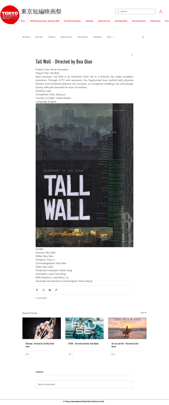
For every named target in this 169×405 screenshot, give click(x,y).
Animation (97, 37)
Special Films (66, 37)
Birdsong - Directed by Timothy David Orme (40, 345)
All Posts (26, 37)
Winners (51, 37)
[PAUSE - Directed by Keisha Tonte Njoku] (84, 328)
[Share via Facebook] (37, 290)
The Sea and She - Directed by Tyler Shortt (125, 345)
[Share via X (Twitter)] (43, 290)
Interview (39, 37)
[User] (160, 11)
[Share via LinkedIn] (50, 290)
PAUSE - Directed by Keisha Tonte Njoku (83, 343)
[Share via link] (56, 290)
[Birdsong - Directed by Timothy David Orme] (41, 328)
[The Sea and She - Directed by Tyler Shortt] (127, 328)
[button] (143, 37)
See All (143, 313)
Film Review (83, 37)
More (109, 37)
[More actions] (131, 54)
